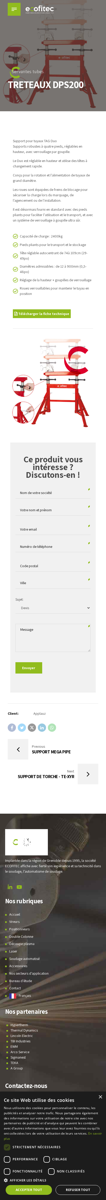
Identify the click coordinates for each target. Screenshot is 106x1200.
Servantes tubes (28, 71)
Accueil (14, 914)
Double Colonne (21, 936)
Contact (15, 988)
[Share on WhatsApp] (52, 728)
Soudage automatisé (24, 958)
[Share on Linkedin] (42, 728)
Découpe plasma (21, 943)
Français (25, 995)
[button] (53, 1180)
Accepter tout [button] (29, 1190)
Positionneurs (19, 929)
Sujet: (19, 599)
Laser (13, 951)
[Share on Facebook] (12, 728)
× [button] (100, 1097)
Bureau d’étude (20, 980)
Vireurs (14, 921)
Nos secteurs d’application (29, 973)
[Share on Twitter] (22, 728)
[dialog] (53, 1146)
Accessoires (18, 966)
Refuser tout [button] (78, 1190)
